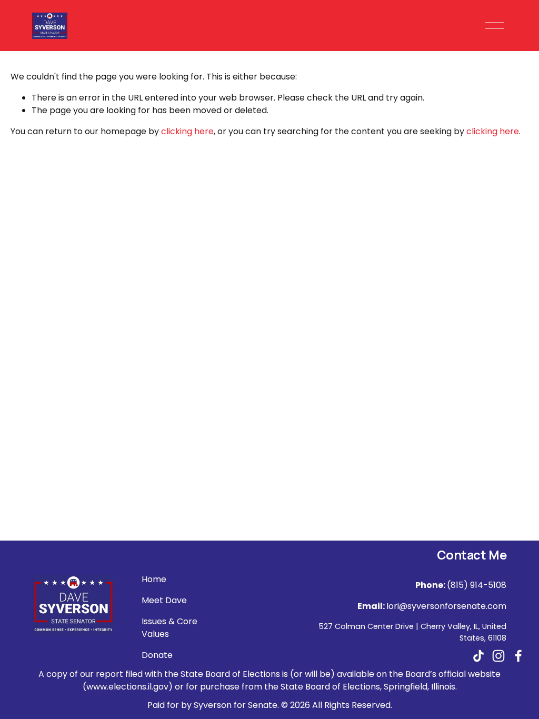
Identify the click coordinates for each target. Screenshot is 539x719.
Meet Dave (164, 600)
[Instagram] (498, 656)
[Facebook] (518, 656)
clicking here (187, 131)
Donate (157, 655)
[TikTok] (478, 656)
